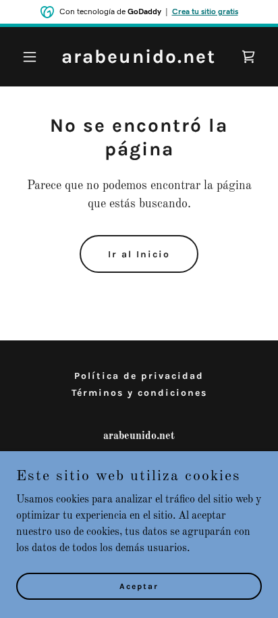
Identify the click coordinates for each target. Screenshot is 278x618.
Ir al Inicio (139, 254)
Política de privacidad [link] (139, 376)
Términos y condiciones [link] (139, 392)
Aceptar (139, 585)
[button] (34, 56)
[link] (138, 60)
